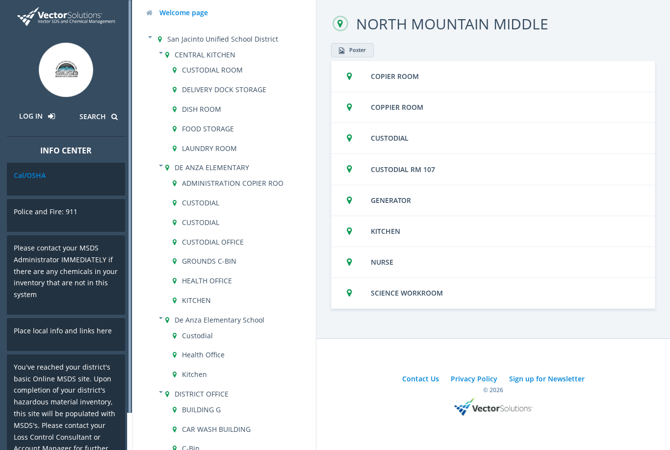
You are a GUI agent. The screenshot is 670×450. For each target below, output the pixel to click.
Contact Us (420, 378)
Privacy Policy (474, 378)
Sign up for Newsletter (547, 378)
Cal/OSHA (30, 175)
